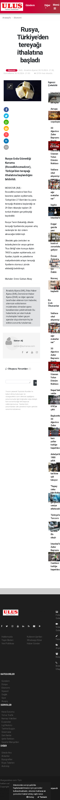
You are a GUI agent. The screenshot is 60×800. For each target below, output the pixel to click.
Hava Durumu (8, 712)
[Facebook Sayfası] (3, 626)
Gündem (30, 5)
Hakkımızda (7, 637)
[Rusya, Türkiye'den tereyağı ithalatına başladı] (22, 90)
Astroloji (5, 766)
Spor (4, 698)
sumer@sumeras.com (24, 346)
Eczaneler (6, 722)
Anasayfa (6, 18)
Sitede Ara (7, 752)
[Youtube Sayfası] (19, 626)
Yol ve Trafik (7, 715)
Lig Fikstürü (7, 725)
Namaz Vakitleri (9, 718)
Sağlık (4, 694)
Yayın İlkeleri (7, 640)
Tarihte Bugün (8, 728)
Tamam (43, 797)
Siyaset (5, 691)
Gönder (36, 383)
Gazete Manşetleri (10, 742)
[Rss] (30, 626)
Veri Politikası (8, 643)
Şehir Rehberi (8, 739)
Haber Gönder (33, 643)
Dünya (5, 684)
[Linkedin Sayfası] (24, 626)
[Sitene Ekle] (41, 626)
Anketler (6, 756)
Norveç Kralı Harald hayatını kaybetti (54, 284)
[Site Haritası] (35, 626)
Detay (31, 797)
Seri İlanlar (7, 735)
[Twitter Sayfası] (8, 626)
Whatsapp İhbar (34, 640)
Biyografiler (7, 759)
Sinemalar (6, 732)
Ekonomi (18, 18)
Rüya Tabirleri (8, 763)
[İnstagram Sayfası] (14, 626)
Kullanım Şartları (34, 637)
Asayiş (5, 701)
